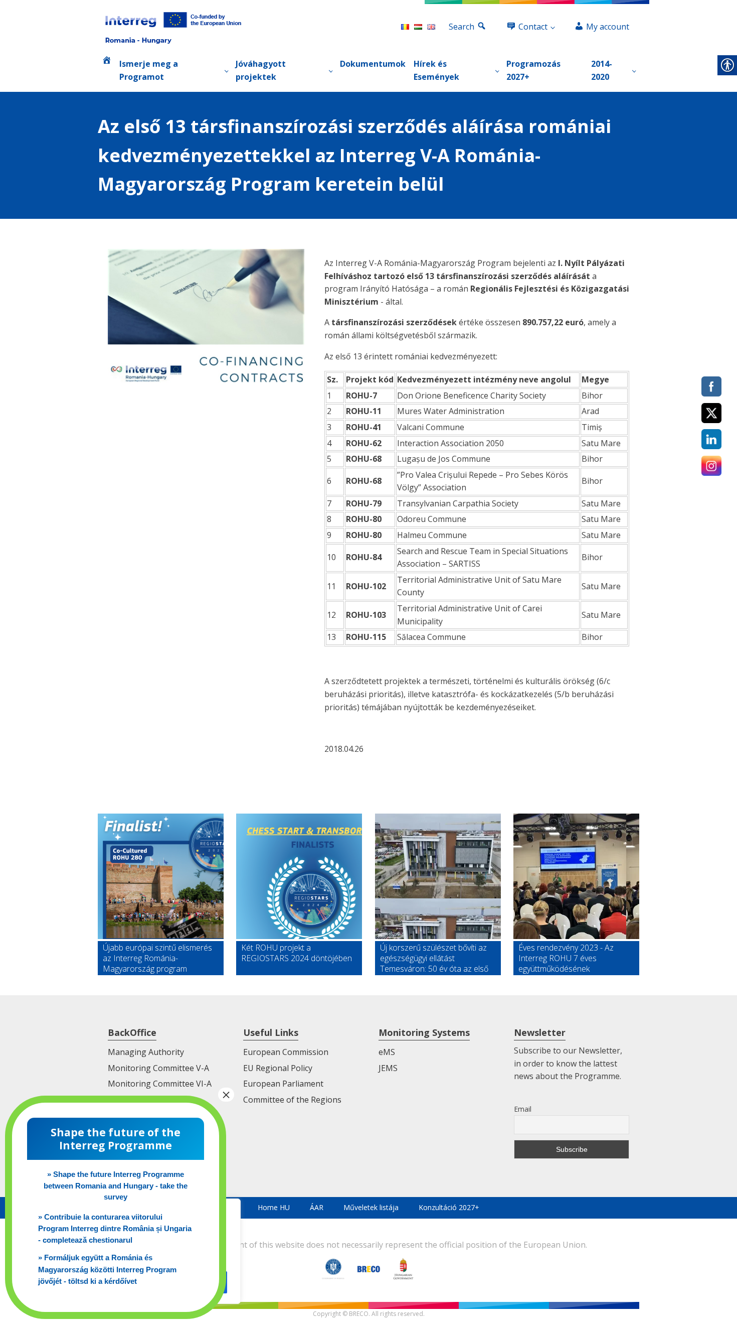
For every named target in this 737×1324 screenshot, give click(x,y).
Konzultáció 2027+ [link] (449, 1207)
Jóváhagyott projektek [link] (261, 70)
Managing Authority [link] (146, 1051)
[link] (173, 27)
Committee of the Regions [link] (292, 1099)
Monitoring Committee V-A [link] (158, 1068)
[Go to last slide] (106, 894)
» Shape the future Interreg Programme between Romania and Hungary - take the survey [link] (116, 1185)
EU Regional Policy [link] (277, 1068)
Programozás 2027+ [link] (533, 70)
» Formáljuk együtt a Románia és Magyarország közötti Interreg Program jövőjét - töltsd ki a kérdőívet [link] (107, 1269)
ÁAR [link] (316, 1207)
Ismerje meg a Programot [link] (148, 70)
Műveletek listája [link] (371, 1207)
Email (522, 1109)
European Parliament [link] (283, 1083)
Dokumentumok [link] (373, 63)
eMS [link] (387, 1051)
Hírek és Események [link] (436, 70)
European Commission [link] (285, 1051)
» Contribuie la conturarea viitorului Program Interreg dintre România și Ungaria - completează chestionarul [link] (115, 1229)
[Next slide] (631, 894)
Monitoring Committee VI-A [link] (160, 1083)
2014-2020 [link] (601, 70)
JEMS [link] (388, 1068)
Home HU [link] (274, 1207)
